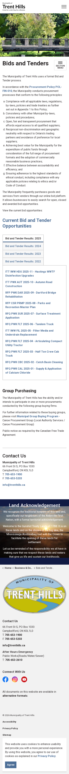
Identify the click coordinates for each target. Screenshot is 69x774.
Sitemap (7, 735)
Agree (10, 764)
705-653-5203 (13, 478)
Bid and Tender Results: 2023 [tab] (23, 253)
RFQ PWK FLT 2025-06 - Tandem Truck (29, 324)
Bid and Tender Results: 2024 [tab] (23, 246)
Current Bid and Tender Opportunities (27, 223)
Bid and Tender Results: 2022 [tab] (23, 261)
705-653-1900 (13, 474)
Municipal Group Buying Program (37, 416)
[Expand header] (64, 6)
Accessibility (9, 721)
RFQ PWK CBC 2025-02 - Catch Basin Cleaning (34, 362)
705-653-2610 (13, 659)
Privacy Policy (47, 756)
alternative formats (15, 695)
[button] (34, 594)
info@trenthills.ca (14, 484)
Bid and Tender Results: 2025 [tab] (23, 238)
